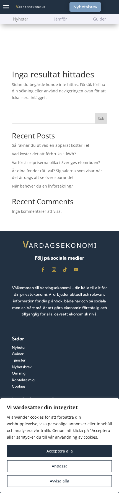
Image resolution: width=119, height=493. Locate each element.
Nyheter (19, 347)
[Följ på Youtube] (76, 269)
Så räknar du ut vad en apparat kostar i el (50, 145)
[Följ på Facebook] (42, 269)
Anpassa (60, 466)
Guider (18, 354)
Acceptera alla (59, 451)
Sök (101, 118)
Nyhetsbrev (85, 6)
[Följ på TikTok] (65, 269)
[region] (59, 445)
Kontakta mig (23, 380)
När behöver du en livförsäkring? (42, 186)
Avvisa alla (59, 481)
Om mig (18, 373)
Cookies (18, 386)
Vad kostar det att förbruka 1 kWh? (44, 153)
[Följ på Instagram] (54, 269)
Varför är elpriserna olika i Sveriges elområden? (56, 162)
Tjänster (18, 360)
